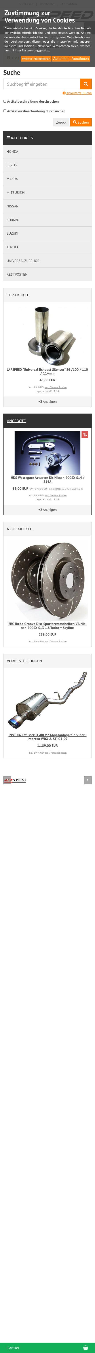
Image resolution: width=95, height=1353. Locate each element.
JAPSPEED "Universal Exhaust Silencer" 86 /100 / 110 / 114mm (47, 371)
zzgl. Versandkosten (56, 387)
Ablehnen (60, 58)
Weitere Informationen (36, 58)
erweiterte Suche (79, 93)
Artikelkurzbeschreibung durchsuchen (36, 111)
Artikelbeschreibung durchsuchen (33, 101)
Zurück (61, 122)
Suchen (83, 122)
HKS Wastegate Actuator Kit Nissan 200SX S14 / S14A (47, 479)
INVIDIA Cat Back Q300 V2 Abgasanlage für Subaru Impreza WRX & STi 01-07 (48, 737)
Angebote (16, 420)
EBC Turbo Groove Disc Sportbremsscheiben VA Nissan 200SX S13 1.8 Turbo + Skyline (47, 625)
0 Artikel (13, 1347)
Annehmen (80, 58)
